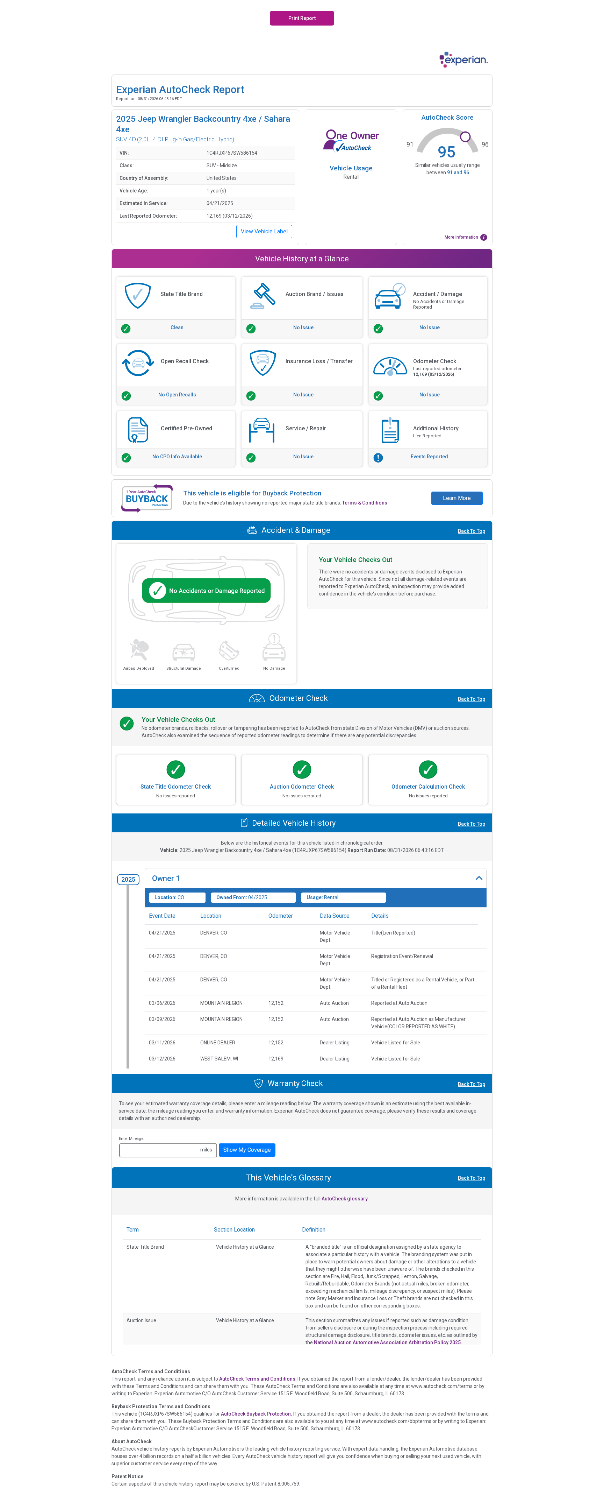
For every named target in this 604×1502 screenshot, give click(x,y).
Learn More (457, 498)
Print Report (302, 18)
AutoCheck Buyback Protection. (256, 1414)
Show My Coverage (247, 1150)
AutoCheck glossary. (345, 1198)
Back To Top (471, 531)
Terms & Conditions (364, 503)
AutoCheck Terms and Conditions (257, 1379)
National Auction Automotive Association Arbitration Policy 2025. (388, 1342)
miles (206, 1149)
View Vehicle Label (264, 231)
